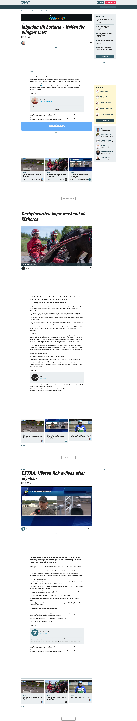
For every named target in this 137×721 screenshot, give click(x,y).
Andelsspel (31, 7)
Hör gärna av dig (51, 114)
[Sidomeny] (71, 7)
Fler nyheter (105, 56)
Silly (58, 7)
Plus (46, 7)
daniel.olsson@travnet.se (46, 101)
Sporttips (40, 7)
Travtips (24, 7)
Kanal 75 (42, 376)
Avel (68, 7)
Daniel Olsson (44, 100)
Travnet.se (23, 10)
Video (63, 7)
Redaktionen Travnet (46, 632)
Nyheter (52, 7)
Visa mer (57, 109)
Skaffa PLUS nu (108, 715)
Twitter (43, 86)
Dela (91, 42)
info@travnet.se (44, 378)
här (61, 119)
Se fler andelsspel (105, 120)
